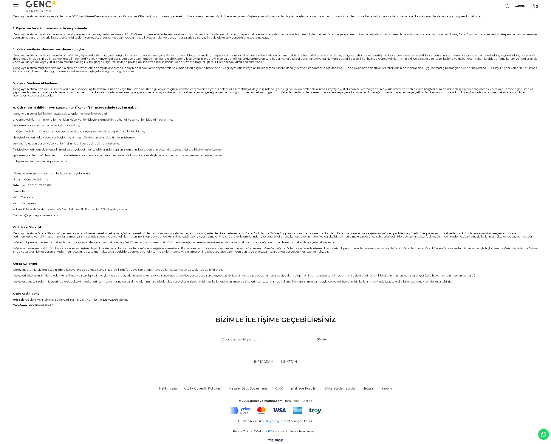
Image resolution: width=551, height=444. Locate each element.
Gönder (322, 339)
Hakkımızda (168, 388)
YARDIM (520, 6)
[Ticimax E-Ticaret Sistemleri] (275, 440)
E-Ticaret (274, 431)
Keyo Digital (275, 421)
